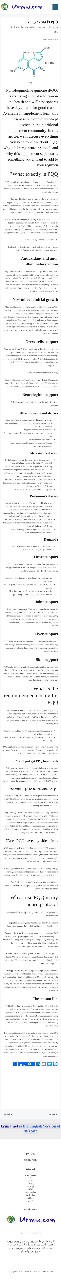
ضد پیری (41, 27)
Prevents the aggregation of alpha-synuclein (28, 530)
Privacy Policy (30, 1159)
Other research (9, 738)
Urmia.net (9, 1126)
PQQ (7, 183)
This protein (34, 503)
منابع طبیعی (30, 1186)
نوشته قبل (54, 1114)
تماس (30, 1200)
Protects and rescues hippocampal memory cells (33, 490)
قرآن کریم (30, 1194)
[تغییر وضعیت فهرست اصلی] (55, 7)
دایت (49, 27)
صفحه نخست (30, 1174)
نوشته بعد (6, 1114)
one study (46, 356)
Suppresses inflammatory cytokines (38, 430)
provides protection (38, 424)
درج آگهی (30, 1197)
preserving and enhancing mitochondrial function (32, 595)
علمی (26, 27)
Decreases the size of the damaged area (26, 443)
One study (7, 731)
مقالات (30, 1177)
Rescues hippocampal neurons (40, 440)
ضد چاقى (33, 27)
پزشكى (30, 1183)
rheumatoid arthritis (32, 613)
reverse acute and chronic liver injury (24, 648)
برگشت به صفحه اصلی (30, 1232)
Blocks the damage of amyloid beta (18, 460)
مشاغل (30, 1189)
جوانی (54, 27)
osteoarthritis (49, 613)
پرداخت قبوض (30, 1192)
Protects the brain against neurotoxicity (20, 520)
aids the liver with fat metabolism (22, 642)
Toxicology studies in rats (14, 869)
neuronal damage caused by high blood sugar (23, 940)
